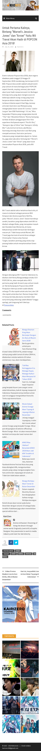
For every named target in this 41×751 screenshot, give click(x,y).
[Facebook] (11, 542)
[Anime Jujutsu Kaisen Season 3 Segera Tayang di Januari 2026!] (30, 668)
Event (18, 551)
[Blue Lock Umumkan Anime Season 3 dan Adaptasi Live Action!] (11, 668)
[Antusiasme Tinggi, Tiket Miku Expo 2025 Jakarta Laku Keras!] (30, 705)
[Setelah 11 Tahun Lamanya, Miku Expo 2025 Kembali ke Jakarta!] (11, 724)
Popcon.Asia (9, 305)
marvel (20, 554)
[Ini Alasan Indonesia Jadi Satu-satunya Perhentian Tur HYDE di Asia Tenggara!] (11, 650)
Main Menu (10, 18)
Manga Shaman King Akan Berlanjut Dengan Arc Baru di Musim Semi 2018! (29, 335)
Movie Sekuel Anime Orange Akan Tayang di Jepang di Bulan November (28, 409)
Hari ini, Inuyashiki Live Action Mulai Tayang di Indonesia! (30, 574)
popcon (28, 554)
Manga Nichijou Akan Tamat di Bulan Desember (28, 484)
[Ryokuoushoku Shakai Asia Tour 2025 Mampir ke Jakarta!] (30, 724)
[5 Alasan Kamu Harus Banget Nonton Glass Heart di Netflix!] (11, 705)
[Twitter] (16, 542)
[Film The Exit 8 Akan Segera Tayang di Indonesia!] (11, 687)
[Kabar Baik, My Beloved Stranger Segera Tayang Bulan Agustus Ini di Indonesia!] (30, 687)
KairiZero (20, 47)
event (14, 554)
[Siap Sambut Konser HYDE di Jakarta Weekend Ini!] (30, 650)
